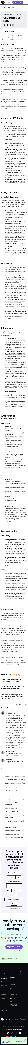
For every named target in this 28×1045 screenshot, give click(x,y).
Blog (11, 988)
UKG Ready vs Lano (6, 960)
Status (20, 974)
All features (3, 982)
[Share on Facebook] (13, 25)
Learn (11, 970)
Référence (8, 957)
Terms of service (7, 1026)
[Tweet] (10, 25)
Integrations (4, 978)
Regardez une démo (17, 2)
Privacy (23, 1026)
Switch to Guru (4, 1010)
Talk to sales (13, 998)
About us (3, 1002)
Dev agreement (16, 1026)
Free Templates (5, 1014)
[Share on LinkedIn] (7, 25)
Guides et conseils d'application (9, 958)
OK (24, 1040)
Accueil (3, 957)
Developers (13, 981)
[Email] (4, 25)
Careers (3, 998)
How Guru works (3, 974)
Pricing (2, 970)
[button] (25, 2)
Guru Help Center (21, 970)
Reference (12, 977)
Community (13, 984)
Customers (13, 974)
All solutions (4, 985)
